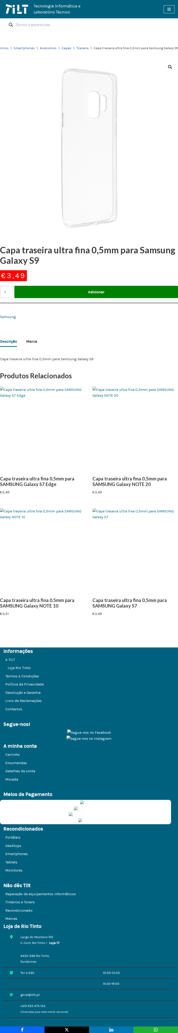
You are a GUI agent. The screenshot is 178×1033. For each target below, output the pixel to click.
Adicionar (96, 292)
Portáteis (12, 837)
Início (4, 48)
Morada (11, 779)
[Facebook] (22, 1030)
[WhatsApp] (156, 1030)
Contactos (13, 709)
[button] (170, 67)
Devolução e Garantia (23, 692)
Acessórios (48, 48)
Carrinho (12, 754)
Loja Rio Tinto (19, 668)
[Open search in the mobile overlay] (35, 24)
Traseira (82, 48)
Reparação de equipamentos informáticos (40, 894)
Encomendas (16, 763)
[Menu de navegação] (169, 9)
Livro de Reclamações (23, 700)
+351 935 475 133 (32, 1006)
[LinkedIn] (111, 1030)
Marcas (11, 918)
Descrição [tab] (8, 341)
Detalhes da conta (20, 771)
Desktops (13, 845)
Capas (66, 48)
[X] (66, 1030)
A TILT (10, 659)
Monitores (13, 870)
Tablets (11, 862)
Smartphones (24, 48)
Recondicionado (18, 910)
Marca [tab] (31, 341)
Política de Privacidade (24, 684)
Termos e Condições (22, 676)
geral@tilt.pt (30, 995)
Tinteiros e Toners (20, 902)
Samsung (8, 317)
